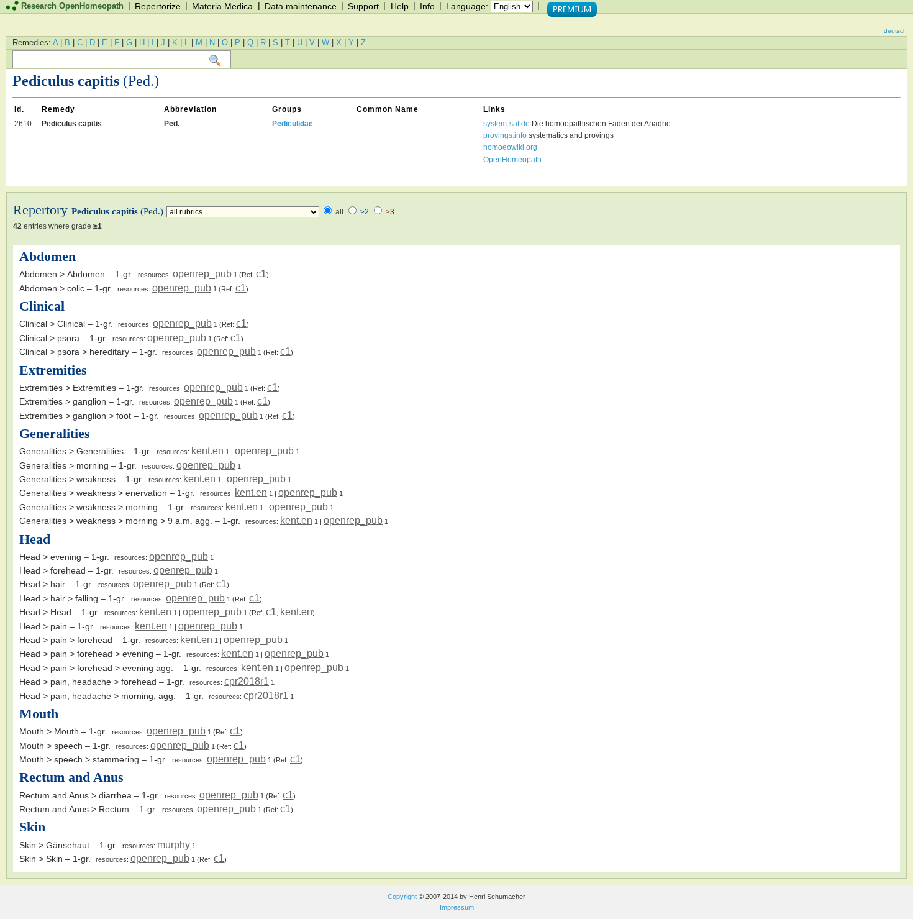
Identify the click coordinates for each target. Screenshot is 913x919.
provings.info (505, 135)
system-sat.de (506, 123)
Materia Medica (222, 6)
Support (363, 6)
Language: (467, 6)
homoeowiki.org (510, 147)
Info (427, 6)
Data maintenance (301, 6)
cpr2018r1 (246, 681)
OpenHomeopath (512, 159)
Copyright (402, 896)
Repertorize (158, 6)
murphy (173, 844)
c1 (261, 273)
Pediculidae (292, 123)
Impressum (457, 907)
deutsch (895, 30)
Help (400, 6)
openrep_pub (202, 273)
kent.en (207, 451)
